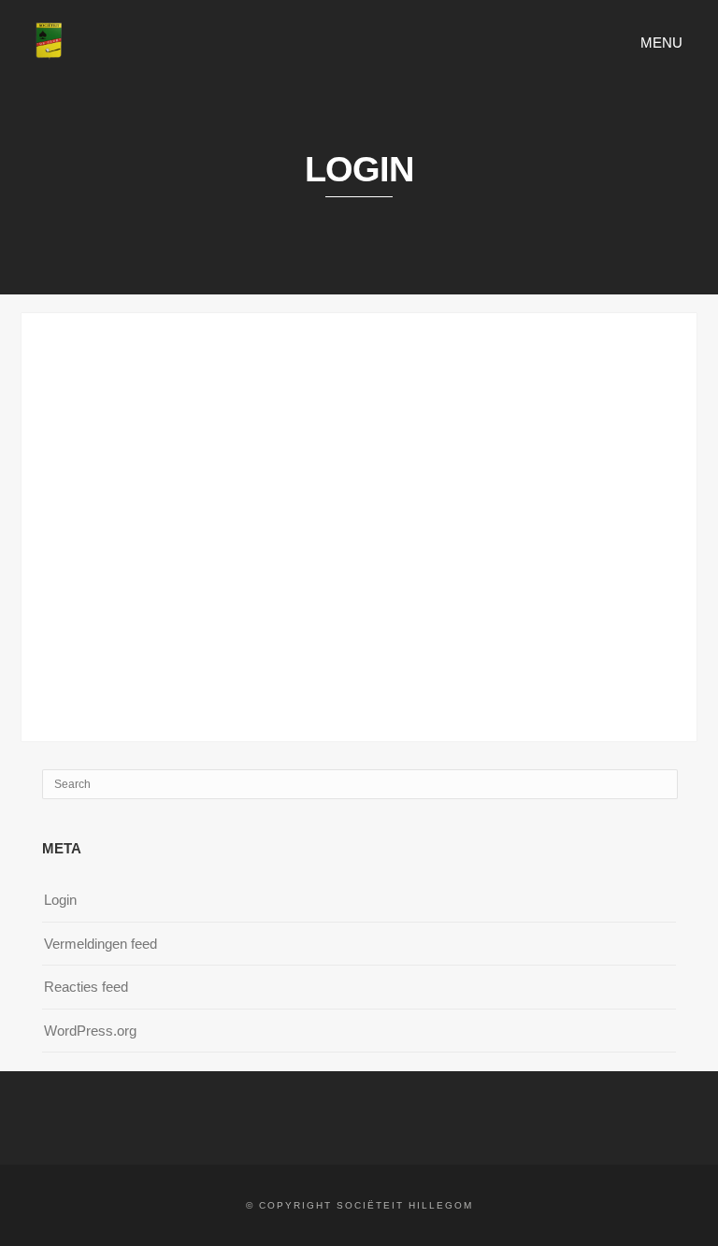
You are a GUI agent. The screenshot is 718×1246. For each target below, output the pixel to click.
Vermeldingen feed (100, 944)
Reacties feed (86, 987)
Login (60, 900)
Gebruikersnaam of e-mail (233, 366)
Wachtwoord (190, 448)
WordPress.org (90, 1030)
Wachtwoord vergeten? (359, 641)
